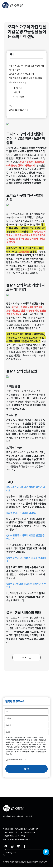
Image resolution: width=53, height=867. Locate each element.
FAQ (10, 105)
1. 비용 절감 (17, 88)
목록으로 (26, 657)
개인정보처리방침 (9, 816)
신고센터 (28, 816)
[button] (46, 852)
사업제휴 (20, 816)
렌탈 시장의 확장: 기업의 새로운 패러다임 (25, 78)
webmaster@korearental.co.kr (16, 839)
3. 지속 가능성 (18, 96)
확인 (26, 769)
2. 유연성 (16, 92)
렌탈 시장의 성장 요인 (17, 82)
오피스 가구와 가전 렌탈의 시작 (21, 73)
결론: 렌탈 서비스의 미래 (18, 109)
